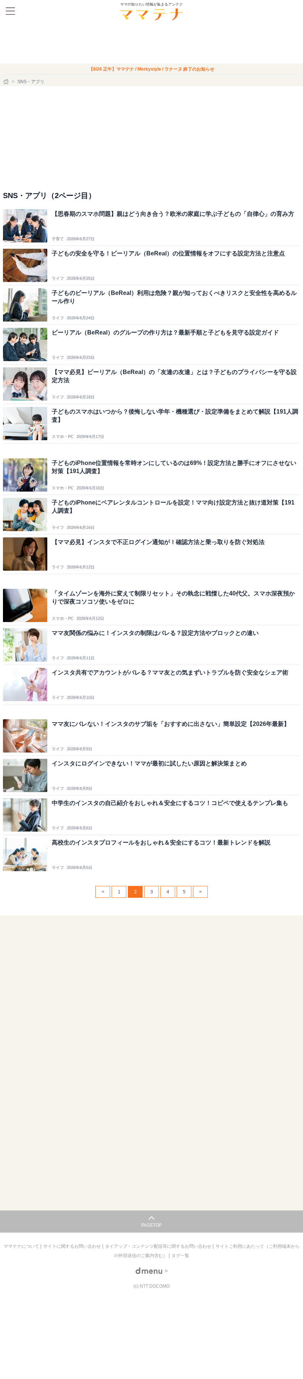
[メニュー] (10, 11)
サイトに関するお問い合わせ (72, 1246)
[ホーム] (6, 82)
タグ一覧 (180, 1255)
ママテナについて (22, 1246)
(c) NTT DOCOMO (151, 1286)
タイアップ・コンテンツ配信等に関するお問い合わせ (158, 1246)
